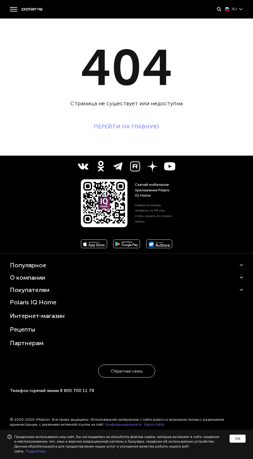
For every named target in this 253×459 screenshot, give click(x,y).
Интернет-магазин (37, 315)
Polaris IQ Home (33, 302)
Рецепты (22, 329)
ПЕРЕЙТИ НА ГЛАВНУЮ (126, 126)
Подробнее (35, 451)
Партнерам (27, 343)
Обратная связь (127, 371)
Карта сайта (154, 424)
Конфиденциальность (123, 424)
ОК (237, 438)
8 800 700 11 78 (77, 390)
